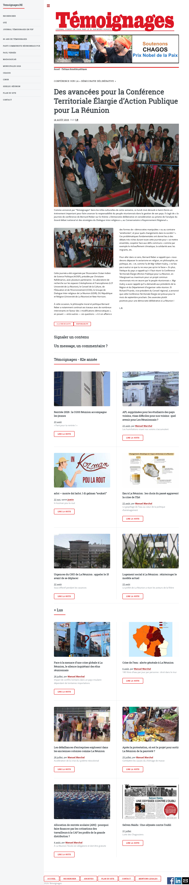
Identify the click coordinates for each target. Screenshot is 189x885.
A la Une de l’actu (64, 324)
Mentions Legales (148, 879)
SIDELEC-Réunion (11, 86)
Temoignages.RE (13, 5)
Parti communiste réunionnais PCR (21, 46)
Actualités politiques (78, 69)
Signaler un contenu (71, 337)
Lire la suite (64, 434)
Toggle (48, 5)
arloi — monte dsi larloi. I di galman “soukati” (80, 493)
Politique (65, 69)
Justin (71, 499)
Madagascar (9, 59)
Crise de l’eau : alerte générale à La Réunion (148, 662)
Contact (126, 879)
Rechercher (70, 879)
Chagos (7, 73)
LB (76, 120)
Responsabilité (82, 324)
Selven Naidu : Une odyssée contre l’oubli (146, 825)
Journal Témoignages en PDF (18, 29)
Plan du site (107, 879)
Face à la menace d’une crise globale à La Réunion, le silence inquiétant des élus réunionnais (78, 666)
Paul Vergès (9, 53)
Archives (89, 879)
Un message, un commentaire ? (81, 345)
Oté (5, 23)
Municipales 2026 (12, 66)
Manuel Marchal (143, 425)
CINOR (6, 80)
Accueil (57, 69)
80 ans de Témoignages (15, 39)
